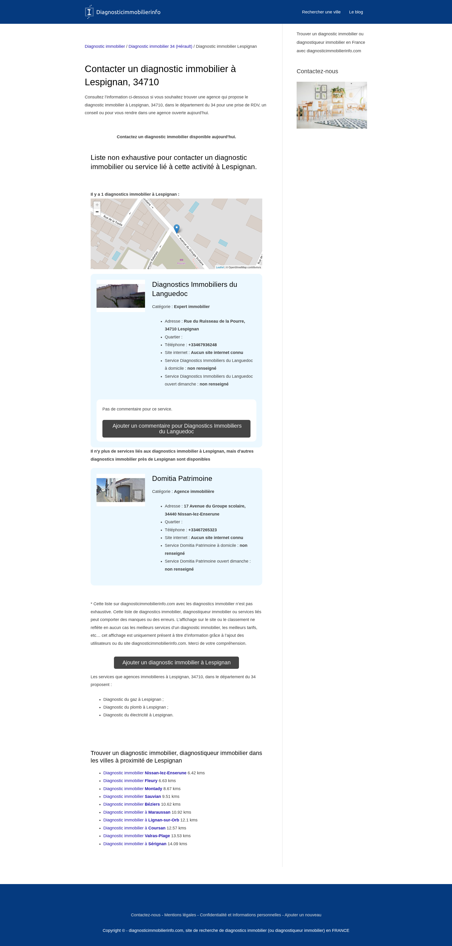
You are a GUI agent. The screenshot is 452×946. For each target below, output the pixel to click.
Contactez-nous (146, 915)
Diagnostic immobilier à (136, 812)
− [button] (97, 212)
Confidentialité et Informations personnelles (240, 915)
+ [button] (97, 205)
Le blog (356, 12)
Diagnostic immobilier (105, 46)
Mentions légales (180, 915)
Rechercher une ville (321, 12)
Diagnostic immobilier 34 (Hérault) (160, 46)
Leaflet (220, 267)
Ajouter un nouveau (303, 915)
